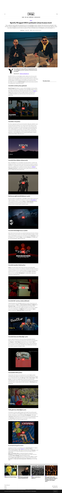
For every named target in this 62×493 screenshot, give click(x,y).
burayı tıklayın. (34, 491)
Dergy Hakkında (7, 485)
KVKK (5, 489)
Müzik (23, 17)
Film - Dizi (26, 17)
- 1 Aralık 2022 (24, 30)
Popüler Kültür (37, 17)
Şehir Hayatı (31, 17)
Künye (5, 486)
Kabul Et (55, 491)
